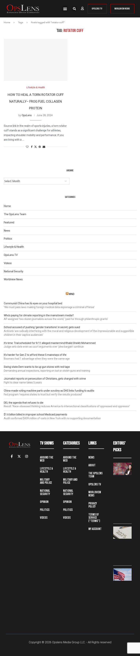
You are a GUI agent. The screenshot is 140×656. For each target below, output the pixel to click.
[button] (65, 9)
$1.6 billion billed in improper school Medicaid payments (35, 414)
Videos (8, 263)
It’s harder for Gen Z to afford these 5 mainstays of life (35, 354)
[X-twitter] (19, 456)
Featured (9, 222)
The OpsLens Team (15, 214)
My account (95, 529)
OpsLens (27, 115)
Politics (8, 238)
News (7, 230)
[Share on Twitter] (35, 147)
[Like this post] (27, 147)
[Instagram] (26, 456)
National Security (13, 271)
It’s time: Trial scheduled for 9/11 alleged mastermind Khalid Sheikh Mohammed (50, 343)
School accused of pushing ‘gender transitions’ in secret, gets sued (42, 327)
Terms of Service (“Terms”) (94, 518)
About (92, 465)
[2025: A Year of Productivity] (122, 533)
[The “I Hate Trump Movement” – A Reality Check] (122, 574)
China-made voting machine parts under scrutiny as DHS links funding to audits (49, 390)
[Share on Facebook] (31, 147)
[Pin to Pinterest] (40, 147)
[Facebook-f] (11, 456)
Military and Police (46, 481)
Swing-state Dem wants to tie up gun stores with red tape (37, 366)
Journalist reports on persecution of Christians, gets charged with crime (45, 378)
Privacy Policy (92, 505)
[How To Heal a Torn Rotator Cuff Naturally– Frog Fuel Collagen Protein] (35, 60)
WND (71, 294)
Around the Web (46, 459)
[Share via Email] (44, 147)
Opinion (44, 502)
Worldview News (13, 279)
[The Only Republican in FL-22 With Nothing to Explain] (122, 469)
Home (7, 22)
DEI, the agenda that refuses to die (23, 402)
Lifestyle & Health (14, 246)
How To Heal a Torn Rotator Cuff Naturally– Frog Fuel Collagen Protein (36, 101)
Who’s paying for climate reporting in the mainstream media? (39, 315)
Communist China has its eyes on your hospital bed (33, 303)
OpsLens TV (11, 255)
